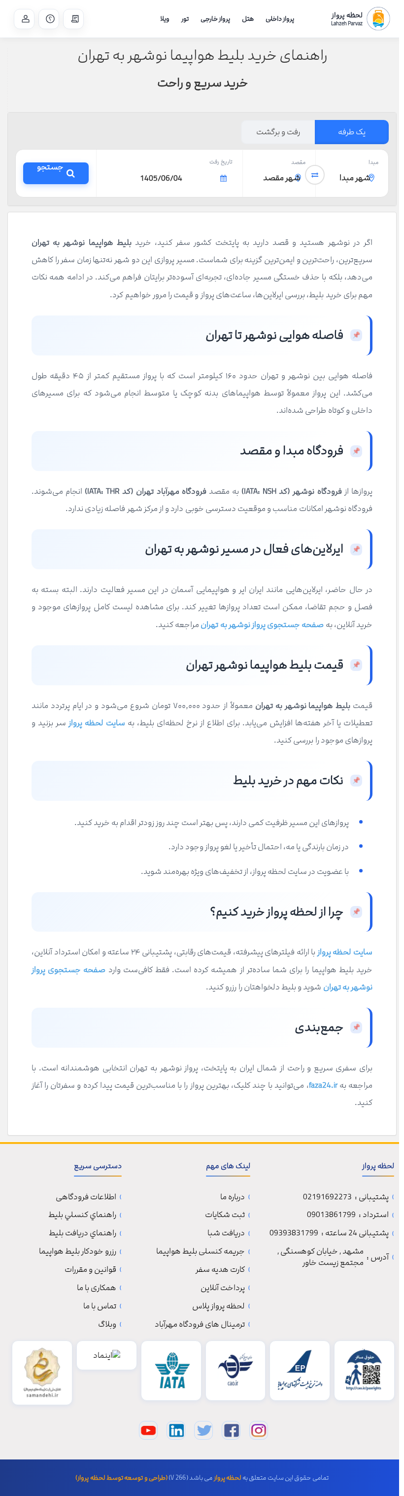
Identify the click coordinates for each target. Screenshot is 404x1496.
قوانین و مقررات (90, 1269)
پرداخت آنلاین (223, 1288)
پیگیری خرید (73, 19)
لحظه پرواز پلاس (218, 1306)
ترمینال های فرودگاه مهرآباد (200, 1324)
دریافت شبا (226, 1233)
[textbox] (352, 178)
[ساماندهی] (42, 1372)
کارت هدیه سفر (220, 1269)
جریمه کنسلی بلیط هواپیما (200, 1251)
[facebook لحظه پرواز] (231, 1430)
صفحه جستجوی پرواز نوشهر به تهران (262, 624)
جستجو (50, 173)
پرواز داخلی (280, 19)
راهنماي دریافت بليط (82, 1233)
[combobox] (352, 178)
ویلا (164, 19)
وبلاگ (107, 1324)
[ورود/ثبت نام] (24, 19)
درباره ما (232, 1197)
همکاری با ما (96, 1288)
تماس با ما (48, 19)
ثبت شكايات (225, 1214)
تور (185, 19)
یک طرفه (352, 132)
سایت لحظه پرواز (96, 723)
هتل (248, 19)
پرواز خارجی (215, 19)
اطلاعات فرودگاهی (86, 1197)
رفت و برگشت (278, 132)
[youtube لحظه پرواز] (148, 1430)
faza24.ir (323, 1085)
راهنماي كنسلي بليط (82, 1214)
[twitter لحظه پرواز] (203, 1430)
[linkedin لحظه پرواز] (176, 1430)
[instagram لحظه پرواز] (258, 1430)
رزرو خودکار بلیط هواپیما (77, 1251)
